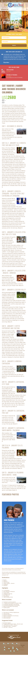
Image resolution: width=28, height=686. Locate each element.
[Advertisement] (14, 670)
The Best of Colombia (12, 75)
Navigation (5, 9)
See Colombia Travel (14, 637)
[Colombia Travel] (14, 5)
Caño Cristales (10, 69)
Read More (6, 62)
